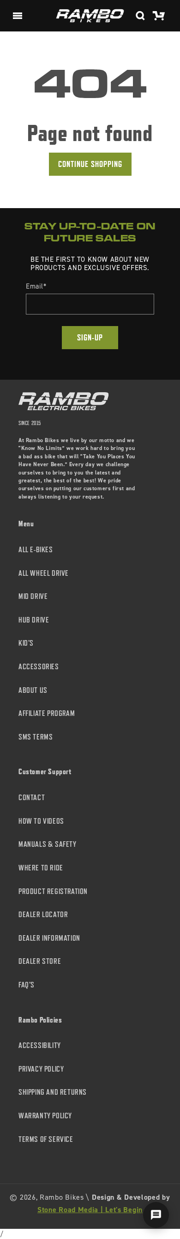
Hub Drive (33, 620)
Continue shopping (90, 164)
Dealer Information (49, 938)
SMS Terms (35, 737)
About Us (33, 690)
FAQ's (26, 984)
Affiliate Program (46, 713)
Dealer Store (39, 961)
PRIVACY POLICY (41, 1069)
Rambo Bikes (62, 1197)
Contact (31, 797)
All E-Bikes (35, 549)
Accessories (38, 666)
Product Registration (53, 891)
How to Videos (41, 821)
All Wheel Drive (43, 573)
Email (36, 286)
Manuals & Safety (47, 844)
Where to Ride (40, 867)
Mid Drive (33, 596)
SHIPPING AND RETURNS (52, 1092)
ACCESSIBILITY (39, 1045)
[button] (17, 15)
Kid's (26, 643)
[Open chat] (156, 1215)
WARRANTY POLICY (45, 1115)
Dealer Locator (43, 914)
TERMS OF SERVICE (45, 1139)
